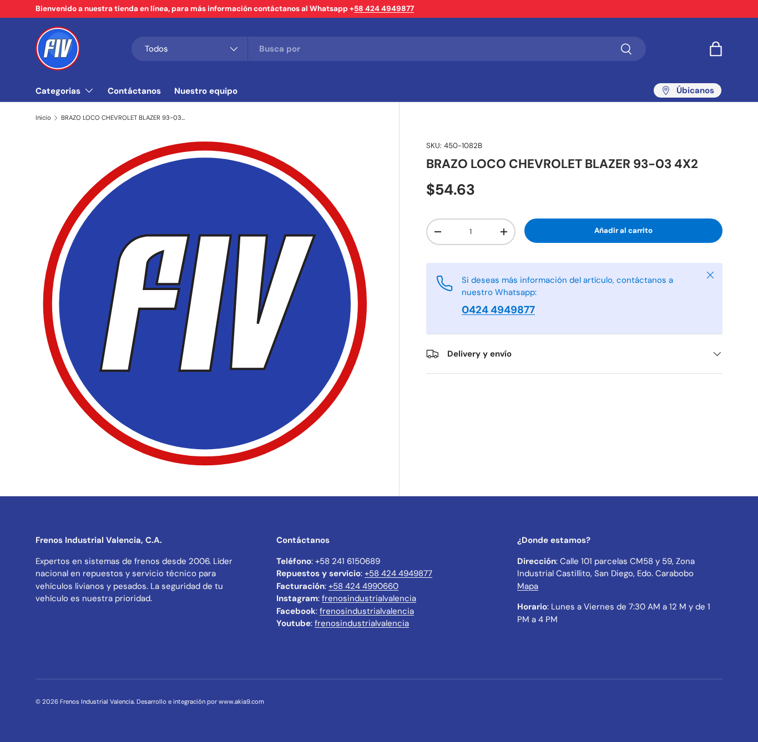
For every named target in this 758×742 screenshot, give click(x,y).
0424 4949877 (498, 310)
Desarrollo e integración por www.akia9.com (200, 701)
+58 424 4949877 (398, 573)
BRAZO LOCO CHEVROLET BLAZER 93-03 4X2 (123, 118)
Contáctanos (134, 90)
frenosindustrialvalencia (369, 598)
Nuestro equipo (205, 90)
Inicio (43, 118)
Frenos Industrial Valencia (97, 701)
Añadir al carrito (623, 230)
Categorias (58, 90)
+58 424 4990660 (363, 586)
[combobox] (389, 49)
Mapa (527, 586)
